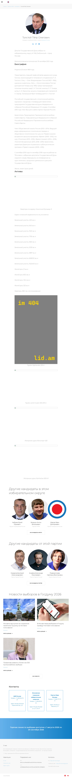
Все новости (36, 676)
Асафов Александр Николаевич (36, 574)
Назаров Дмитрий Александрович (17, 574)
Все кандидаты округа (36, 532)
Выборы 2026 (11, 6)
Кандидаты (17, 6)
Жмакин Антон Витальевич (36, 523)
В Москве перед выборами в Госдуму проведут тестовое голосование (50, 624)
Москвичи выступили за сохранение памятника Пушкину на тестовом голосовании (16, 626)
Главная (5, 6)
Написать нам (6, 763)
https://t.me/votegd (55, 760)
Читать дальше (7, 633)
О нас (4, 760)
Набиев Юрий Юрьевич (17, 523)
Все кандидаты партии (36, 583)
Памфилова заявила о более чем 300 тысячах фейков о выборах (16, 664)
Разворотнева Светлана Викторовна (55, 574)
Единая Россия (46, 40)
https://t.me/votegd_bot (62, 763)
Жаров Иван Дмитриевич (54, 523)
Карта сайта (6, 765)
